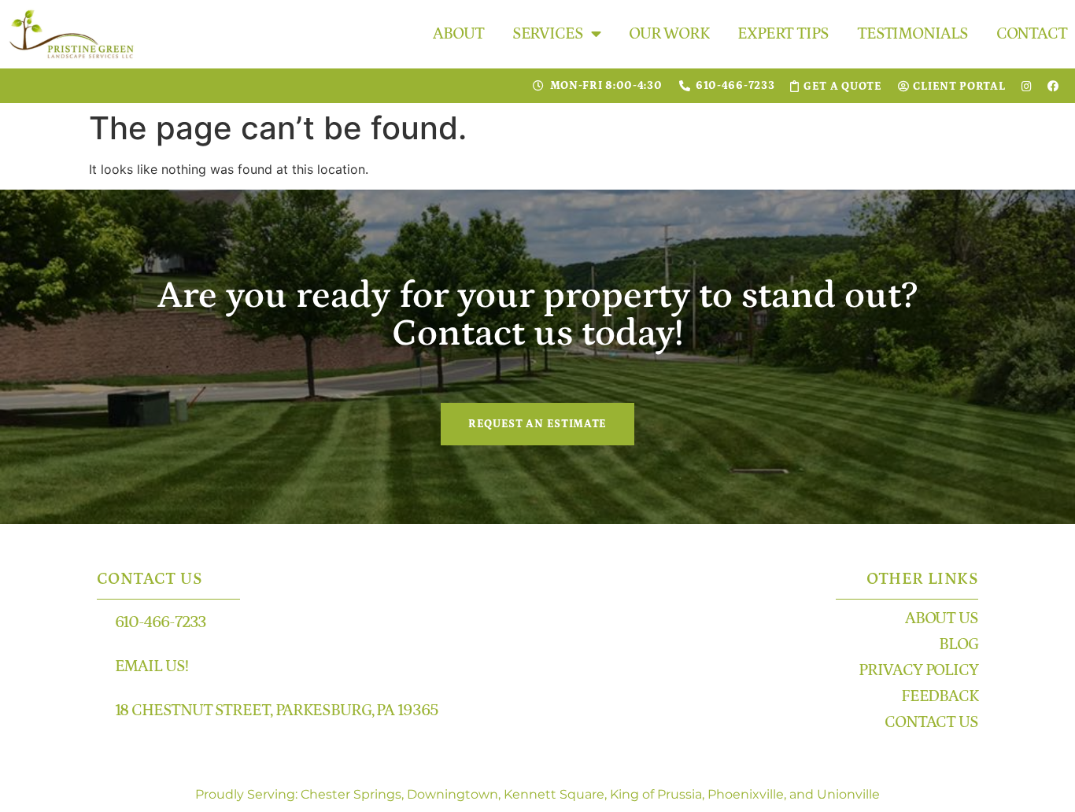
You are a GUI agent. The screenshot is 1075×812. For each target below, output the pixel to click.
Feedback (939, 696)
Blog (958, 644)
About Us (941, 618)
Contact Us (931, 722)
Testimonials (912, 33)
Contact (1031, 33)
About (458, 33)
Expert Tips (783, 33)
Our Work (669, 33)
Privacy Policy (918, 670)
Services (547, 33)
